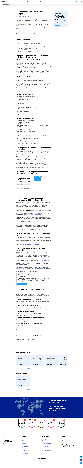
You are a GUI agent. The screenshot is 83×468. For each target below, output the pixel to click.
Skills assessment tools (46, 437)
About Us (63, 437)
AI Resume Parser (25, 446)
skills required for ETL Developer (32, 244)
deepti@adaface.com (5, 443)
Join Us (63, 439)
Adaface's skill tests (27, 35)
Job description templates (46, 443)
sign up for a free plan (35, 268)
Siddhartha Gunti (21, 16)
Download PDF (37, 178)
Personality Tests (25, 454)
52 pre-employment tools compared (48, 439)
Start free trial (79, 1)
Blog (62, 440)
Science (23, 439)
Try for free (57, 25)
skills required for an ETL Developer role (33, 214)
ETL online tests (44, 260)
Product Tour (24, 437)
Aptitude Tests (24, 450)
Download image (38, 176)
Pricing (23, 440)
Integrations (24, 443)
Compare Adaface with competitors (48, 440)
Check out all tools (45, 451)
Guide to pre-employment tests (47, 450)
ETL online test (23, 229)
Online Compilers (45, 446)
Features (23, 442)
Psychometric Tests (25, 453)
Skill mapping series (45, 442)
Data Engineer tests (31, 261)
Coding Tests (24, 451)
